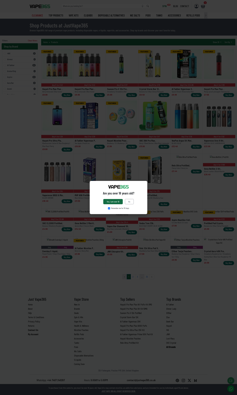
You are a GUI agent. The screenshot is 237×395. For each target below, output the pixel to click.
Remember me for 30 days (120, 208)
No (129, 201)
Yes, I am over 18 (113, 201)
